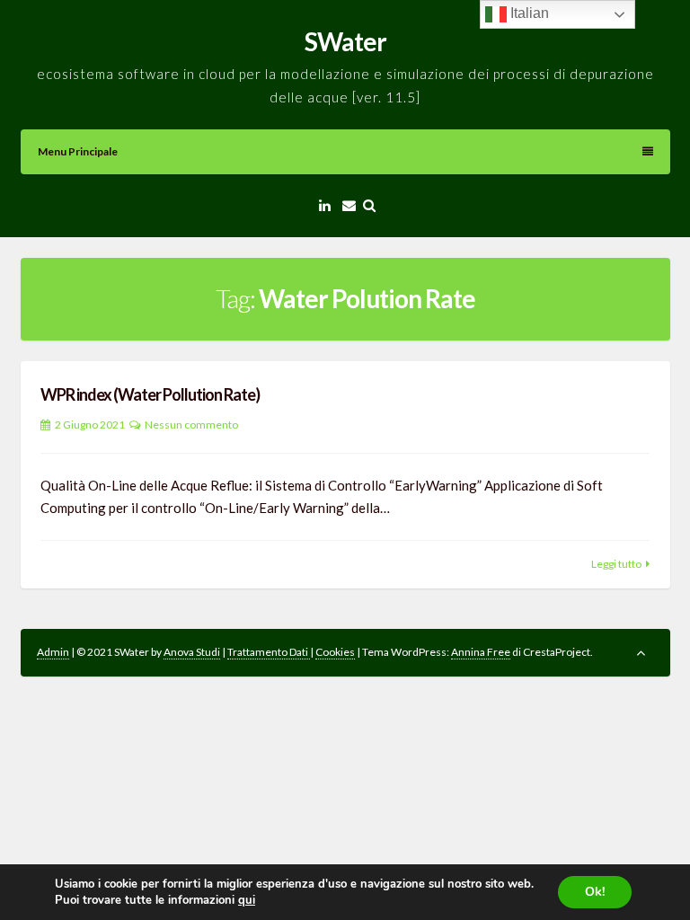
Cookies (335, 652)
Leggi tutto (616, 564)
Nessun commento (191, 424)
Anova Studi (192, 652)
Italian (528, 13)
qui (246, 900)
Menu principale (78, 151)
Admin (53, 652)
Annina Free (480, 652)
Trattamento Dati (268, 652)
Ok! (595, 891)
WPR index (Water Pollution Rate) (150, 394)
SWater (345, 41)
